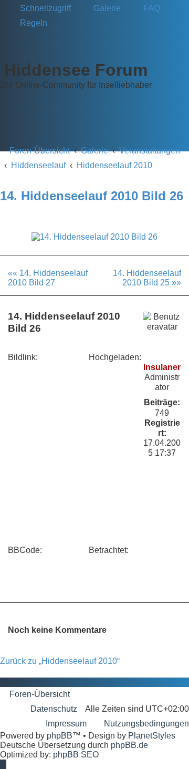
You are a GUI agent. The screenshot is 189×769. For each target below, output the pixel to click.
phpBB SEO (76, 754)
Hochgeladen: (115, 357)
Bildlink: (23, 357)
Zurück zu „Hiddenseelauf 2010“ (60, 661)
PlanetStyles (151, 735)
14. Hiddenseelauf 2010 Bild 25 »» (147, 278)
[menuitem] (102, 8)
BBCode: (25, 550)
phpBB (59, 735)
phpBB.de (129, 745)
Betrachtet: (109, 550)
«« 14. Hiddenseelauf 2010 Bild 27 (48, 278)
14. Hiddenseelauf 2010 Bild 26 (91, 196)
